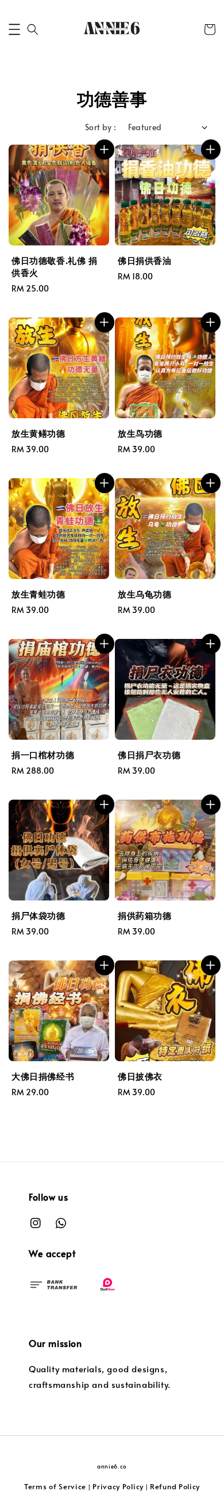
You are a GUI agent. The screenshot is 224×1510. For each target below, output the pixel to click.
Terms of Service (55, 1486)
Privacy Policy (118, 1486)
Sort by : (101, 127)
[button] (14, 29)
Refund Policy (175, 1486)
